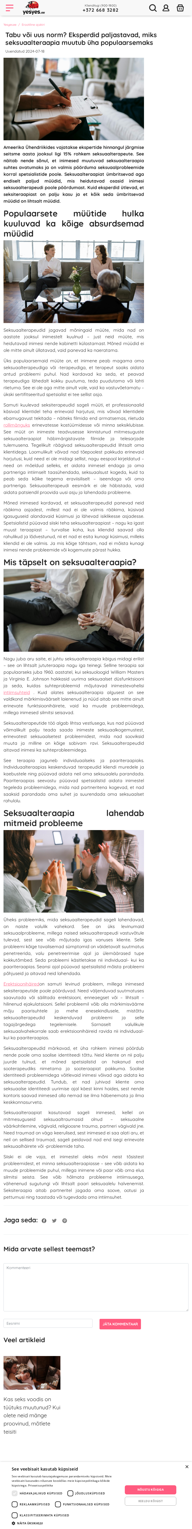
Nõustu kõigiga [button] (150, 1490)
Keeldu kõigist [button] (150, 1501)
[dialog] (96, 1495)
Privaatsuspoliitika (40, 1485)
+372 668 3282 (101, 10)
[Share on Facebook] (44, 1220)
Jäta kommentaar (120, 1324)
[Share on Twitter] (54, 1220)
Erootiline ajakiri (33, 24)
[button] (66, 1523)
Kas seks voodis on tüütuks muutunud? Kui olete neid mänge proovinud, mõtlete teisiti (32, 1415)
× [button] (186, 1467)
